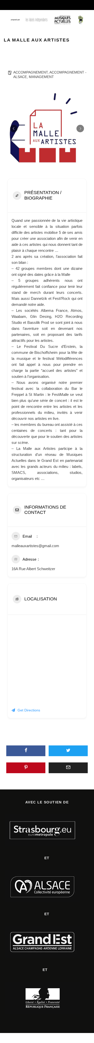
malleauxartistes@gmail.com (35, 546)
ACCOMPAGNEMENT (30, 72)
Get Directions (29, 710)
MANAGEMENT (41, 77)
